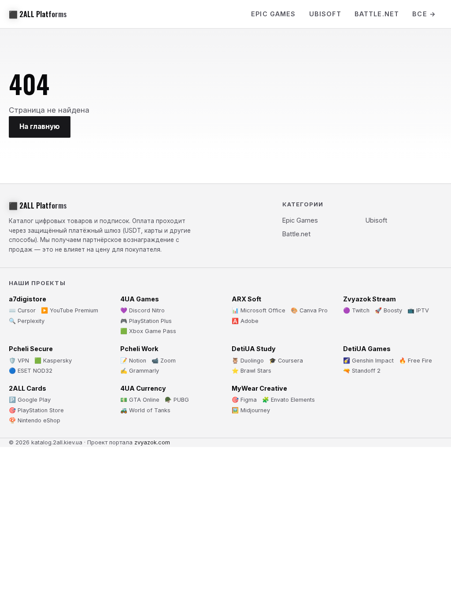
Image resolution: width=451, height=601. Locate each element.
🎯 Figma (244, 399)
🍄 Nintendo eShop (34, 420)
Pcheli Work (139, 348)
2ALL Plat (38, 14)
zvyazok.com (152, 442)
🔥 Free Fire (415, 360)
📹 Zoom (164, 360)
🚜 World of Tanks (145, 410)
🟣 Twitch (356, 310)
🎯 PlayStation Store (36, 410)
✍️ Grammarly (139, 370)
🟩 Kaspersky (53, 360)
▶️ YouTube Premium (69, 310)
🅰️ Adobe (245, 321)
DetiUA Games (367, 348)
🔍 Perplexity (26, 321)
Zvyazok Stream (369, 299)
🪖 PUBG (177, 399)
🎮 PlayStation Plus (146, 321)
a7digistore (27, 299)
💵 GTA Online (139, 399)
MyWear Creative (259, 388)
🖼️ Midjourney (251, 410)
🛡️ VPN (19, 360)
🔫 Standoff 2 (362, 370)
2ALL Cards (27, 388)
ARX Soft (246, 299)
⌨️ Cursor (22, 310)
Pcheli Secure (31, 348)
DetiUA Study (254, 348)
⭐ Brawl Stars (251, 370)
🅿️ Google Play (30, 399)
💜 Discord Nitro (142, 310)
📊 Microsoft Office (258, 310)
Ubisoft (325, 14)
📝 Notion (133, 360)
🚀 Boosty (388, 310)
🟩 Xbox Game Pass (148, 331)
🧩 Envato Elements (288, 399)
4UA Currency (143, 388)
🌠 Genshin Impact (368, 360)
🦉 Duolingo (248, 360)
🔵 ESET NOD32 (30, 370)
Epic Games (273, 14)
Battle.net (377, 14)
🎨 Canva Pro (309, 310)
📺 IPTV (418, 310)
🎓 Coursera (286, 360)
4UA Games (139, 299)
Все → (424, 14)
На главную (39, 126)
